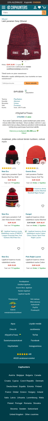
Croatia (7, 381)
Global (15, 392)
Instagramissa (35, 346)
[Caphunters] (14, 7)
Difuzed (4, 19)
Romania (28, 403)
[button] (22, 61)
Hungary (31, 392)
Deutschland (12, 386)
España (22, 386)
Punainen (17, 105)
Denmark (40, 381)
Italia (6, 398)
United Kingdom (16, 414)
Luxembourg (32, 398)
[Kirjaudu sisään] (35, 7)
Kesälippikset (24, 281)
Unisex (16, 103)
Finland (38, 386)
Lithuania (21, 398)
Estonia (30, 386)
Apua (13, 324)
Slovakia (37, 403)
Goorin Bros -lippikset (24, 288)
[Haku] (44, 12)
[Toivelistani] (39, 7)
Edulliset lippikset (24, 284)
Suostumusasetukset (13, 340)
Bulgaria (29, 375)
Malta (41, 398)
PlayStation (18, 99)
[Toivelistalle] (18, 163)
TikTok (35, 335)
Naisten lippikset (24, 291)
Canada (37, 375)
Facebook (35, 340)
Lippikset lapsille (24, 294)
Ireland (40, 392)
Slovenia (14, 409)
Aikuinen (17, 101)
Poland (10, 403)
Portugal (18, 403)
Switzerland (33, 409)
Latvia (12, 398)
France (8, 392)
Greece (23, 392)
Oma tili (13, 329)
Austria (12, 375)
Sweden (22, 409)
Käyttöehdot (13, 346)
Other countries (31, 414)
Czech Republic (27, 381)
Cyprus (15, 381)
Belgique (20, 375)
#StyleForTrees (12, 335)
